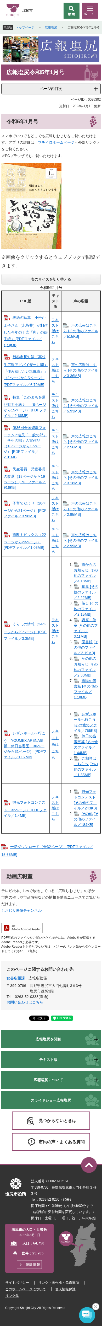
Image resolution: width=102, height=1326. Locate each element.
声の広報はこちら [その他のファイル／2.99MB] (80, 540)
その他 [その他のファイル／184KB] (86, 819)
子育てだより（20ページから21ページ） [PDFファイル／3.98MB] (25, 509)
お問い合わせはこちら (25, 1002)
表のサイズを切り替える (51, 279)
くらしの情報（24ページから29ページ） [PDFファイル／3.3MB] (25, 631)
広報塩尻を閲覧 (48, 1039)
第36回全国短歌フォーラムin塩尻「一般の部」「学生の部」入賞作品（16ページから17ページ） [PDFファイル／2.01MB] (25, 442)
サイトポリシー (17, 1283)
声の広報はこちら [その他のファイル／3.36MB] (80, 370)
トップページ (25, 27)
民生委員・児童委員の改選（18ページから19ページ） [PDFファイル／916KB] (25, 478)
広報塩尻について (48, 1080)
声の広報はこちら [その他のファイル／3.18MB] (80, 477)
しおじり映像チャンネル (21, 910)
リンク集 (12, 1296)
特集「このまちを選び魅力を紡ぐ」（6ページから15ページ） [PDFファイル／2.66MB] (25, 406)
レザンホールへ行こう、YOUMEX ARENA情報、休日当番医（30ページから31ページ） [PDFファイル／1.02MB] (25, 745)
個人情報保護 (65, 1289)
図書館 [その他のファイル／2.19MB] (86, 647)
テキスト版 (48, 1059)
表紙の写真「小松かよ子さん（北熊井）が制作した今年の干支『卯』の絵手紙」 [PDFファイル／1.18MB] (26, 331)
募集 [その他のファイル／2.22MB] (86, 592)
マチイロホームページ (56, 142)
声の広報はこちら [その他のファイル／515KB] (80, 331)
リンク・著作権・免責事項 (58, 1283)
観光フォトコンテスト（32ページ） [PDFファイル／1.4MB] (25, 808)
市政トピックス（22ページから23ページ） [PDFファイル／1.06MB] (25, 541)
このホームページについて (25, 1289)
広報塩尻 (51, 27)
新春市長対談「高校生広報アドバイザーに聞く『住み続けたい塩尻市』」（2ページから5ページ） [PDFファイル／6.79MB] (26, 371)
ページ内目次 (51, 89)
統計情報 (33, 1264)
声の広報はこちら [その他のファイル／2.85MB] (80, 509)
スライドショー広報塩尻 (51, 1100)
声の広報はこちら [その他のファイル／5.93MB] (80, 405)
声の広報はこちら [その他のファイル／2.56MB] (80, 441)
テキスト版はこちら (55, 331)
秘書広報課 (16, 978)
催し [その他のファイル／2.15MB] (86, 608)
